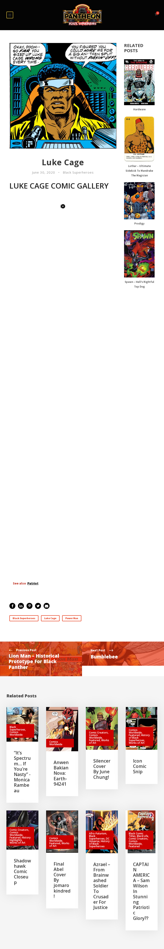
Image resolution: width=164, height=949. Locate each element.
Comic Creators (98, 732)
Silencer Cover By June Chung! (101, 769)
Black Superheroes (78, 172)
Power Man (71, 618)
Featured (94, 740)
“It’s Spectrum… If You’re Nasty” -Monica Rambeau (22, 771)
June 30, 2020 (43, 172)
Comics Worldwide (16, 733)
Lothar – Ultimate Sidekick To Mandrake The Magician (139, 170)
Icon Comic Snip (139, 766)
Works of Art (137, 743)
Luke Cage (50, 618)
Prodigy (139, 223)
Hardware (139, 109)
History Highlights (20, 839)
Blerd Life (142, 836)
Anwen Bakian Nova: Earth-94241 (61, 773)
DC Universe (99, 840)
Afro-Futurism (97, 833)
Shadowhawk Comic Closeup (22, 871)
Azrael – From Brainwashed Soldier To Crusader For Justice (101, 886)
